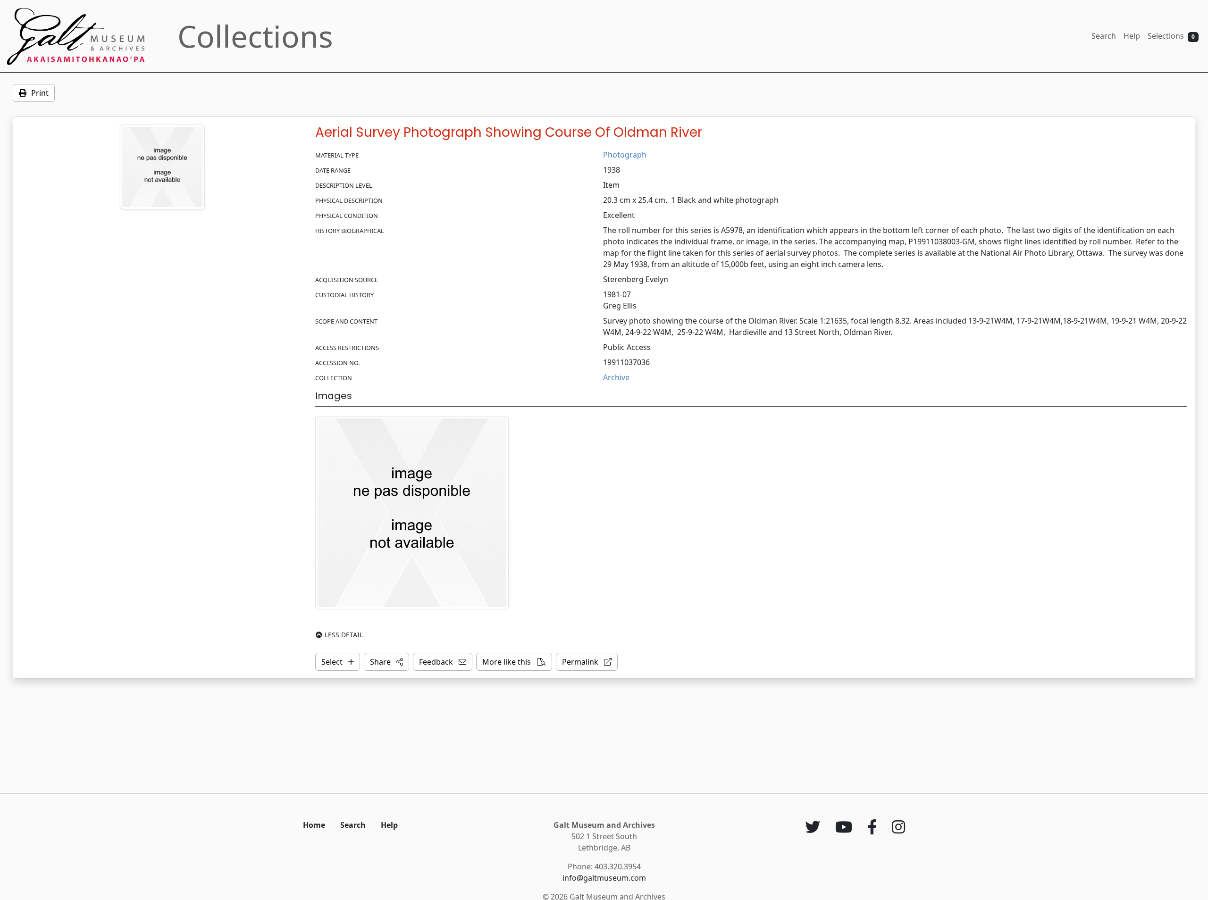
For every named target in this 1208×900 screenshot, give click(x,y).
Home (314, 825)
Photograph (624, 155)
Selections (1171, 36)
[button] (386, 662)
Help (1132, 36)
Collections (255, 36)
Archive (616, 377)
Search (1103, 36)
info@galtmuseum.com (604, 878)
